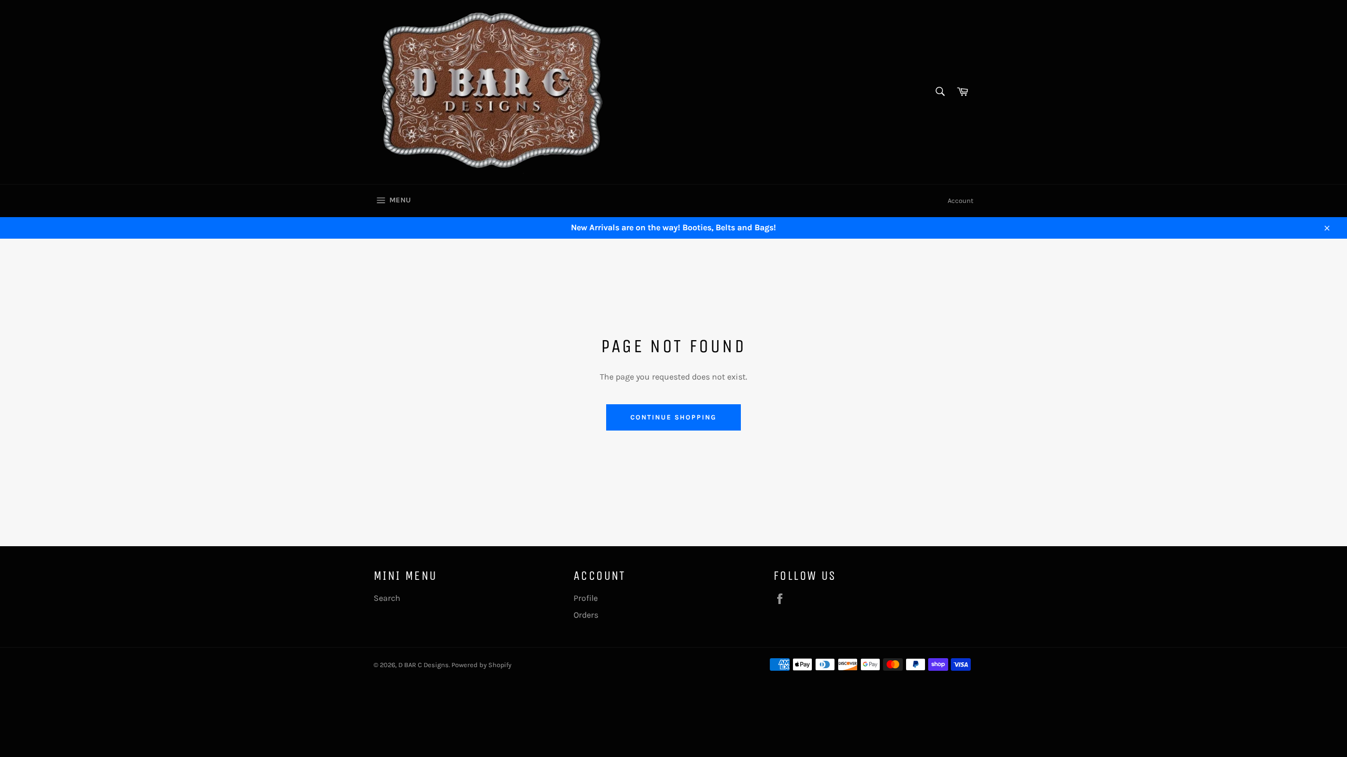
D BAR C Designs (423, 665)
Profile (586, 598)
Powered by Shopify (481, 665)
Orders (586, 615)
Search (387, 598)
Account (960, 200)
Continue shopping (673, 417)
